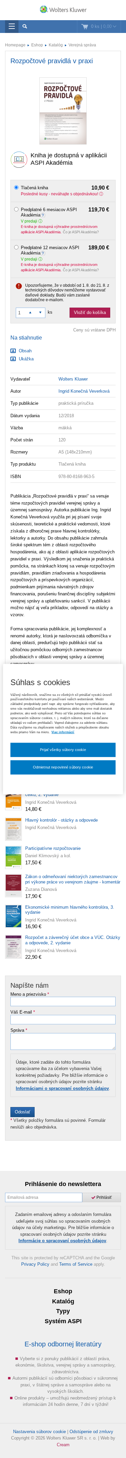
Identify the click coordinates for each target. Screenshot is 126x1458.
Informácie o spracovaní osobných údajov (62, 1240)
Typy (63, 1311)
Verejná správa (82, 45)
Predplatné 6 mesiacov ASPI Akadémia (65, 212)
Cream (63, 1444)
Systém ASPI (63, 1321)
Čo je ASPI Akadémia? (81, 232)
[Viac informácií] (43, 215)
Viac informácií (62, 732)
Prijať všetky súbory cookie (63, 750)
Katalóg (56, 45)
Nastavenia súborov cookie (39, 1431)
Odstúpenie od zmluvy (91, 1431)
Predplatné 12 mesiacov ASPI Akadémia (65, 250)
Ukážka (25, 358)
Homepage (15, 45)
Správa (18, 1030)
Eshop (37, 45)
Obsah (24, 350)
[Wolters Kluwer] (63, 10)
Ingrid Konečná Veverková (84, 391)
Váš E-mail (22, 1012)
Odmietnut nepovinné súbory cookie (63, 767)
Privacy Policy (35, 1264)
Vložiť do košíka (90, 312)
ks (50, 312)
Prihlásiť (103, 1197)
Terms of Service (75, 1264)
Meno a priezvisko (29, 994)
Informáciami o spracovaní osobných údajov (62, 1088)
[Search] (24, 26)
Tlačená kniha (65, 188)
